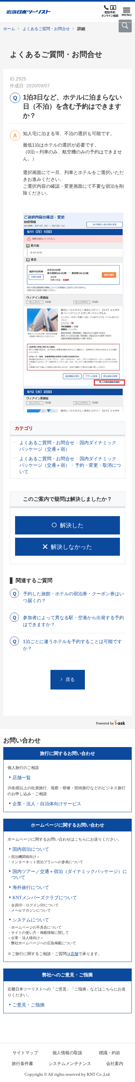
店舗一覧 (21, 777)
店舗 (74, 953)
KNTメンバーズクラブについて (44, 897)
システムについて (30, 919)
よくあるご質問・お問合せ (46, 28)
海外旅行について (30, 887)
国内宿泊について (30, 849)
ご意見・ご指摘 (28, 1005)
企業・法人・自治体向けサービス (46, 803)
